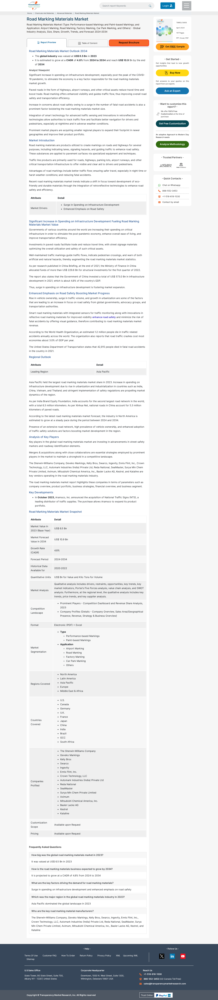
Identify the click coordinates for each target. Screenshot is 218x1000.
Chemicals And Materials (44, 13)
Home (29, 13)
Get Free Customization (172, 123)
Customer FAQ (50, 955)
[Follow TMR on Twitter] (162, 955)
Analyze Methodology (172, 144)
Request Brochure (129, 42)
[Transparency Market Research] (34, 5)
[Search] (150, 6)
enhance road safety (104, 317)
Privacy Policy (104, 955)
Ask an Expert (172, 90)
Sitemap (31, 959)
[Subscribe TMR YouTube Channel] (183, 955)
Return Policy (86, 955)
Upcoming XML (130, 955)
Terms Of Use (31, 955)
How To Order (68, 955)
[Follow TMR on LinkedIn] (172, 955)
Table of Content (89, 43)
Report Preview (48, 42)
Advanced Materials (64, 13)
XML (118, 955)
